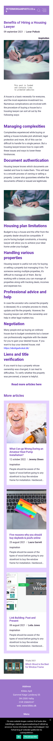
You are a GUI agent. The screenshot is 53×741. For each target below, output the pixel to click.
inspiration (43, 38)
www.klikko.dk (29, 705)
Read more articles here (26, 384)
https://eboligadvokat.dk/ (16, 348)
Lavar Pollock (33, 31)
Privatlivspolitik (30, 737)
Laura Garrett (35, 542)
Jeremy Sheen (36, 459)
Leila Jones (34, 625)
